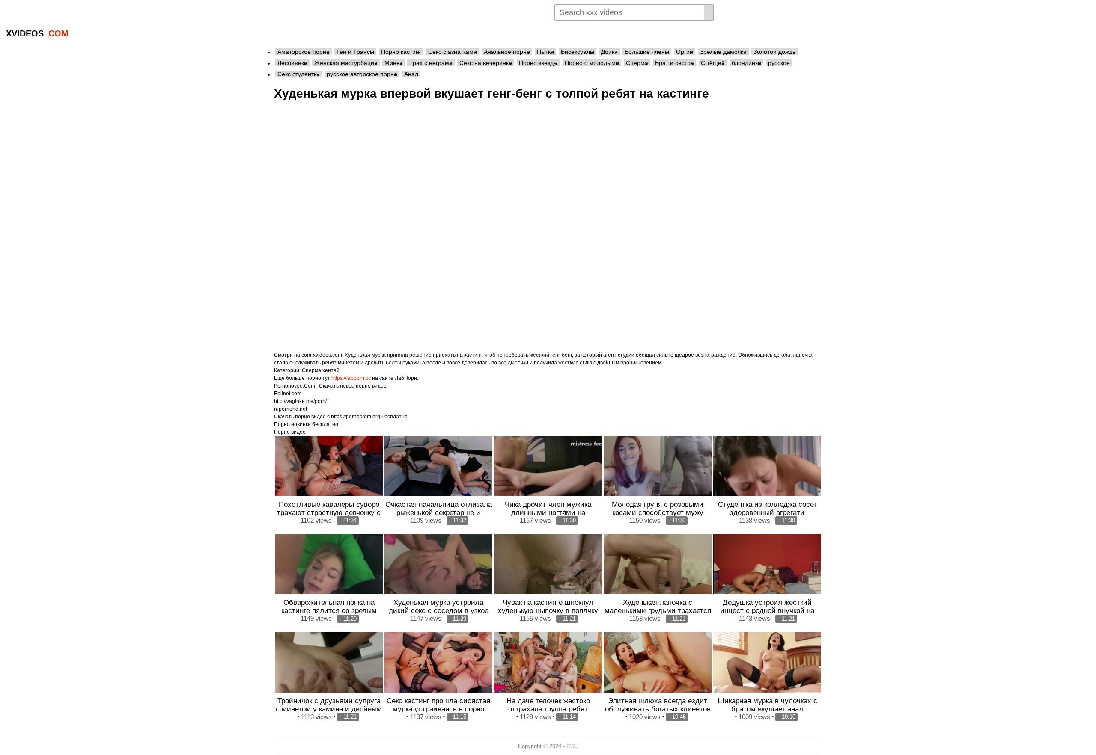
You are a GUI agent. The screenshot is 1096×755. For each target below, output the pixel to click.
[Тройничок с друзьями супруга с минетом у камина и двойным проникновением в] (329, 672)
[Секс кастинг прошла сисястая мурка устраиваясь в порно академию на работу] (438, 662)
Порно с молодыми (592, 62)
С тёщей (713, 62)
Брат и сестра (674, 62)
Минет (393, 62)
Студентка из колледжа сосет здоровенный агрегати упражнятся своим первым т (767, 512)
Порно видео (290, 432)
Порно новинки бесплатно (306, 424)
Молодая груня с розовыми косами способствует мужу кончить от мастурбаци (657, 512)
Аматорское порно (303, 51)
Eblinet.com (287, 394)
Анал (411, 74)
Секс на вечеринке (485, 62)
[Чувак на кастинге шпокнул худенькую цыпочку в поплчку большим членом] (548, 574)
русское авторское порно (362, 74)
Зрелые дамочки (723, 51)
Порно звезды (538, 62)
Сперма (637, 62)
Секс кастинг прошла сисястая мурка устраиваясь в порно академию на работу (438, 709)
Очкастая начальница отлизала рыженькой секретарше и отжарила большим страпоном (438, 512)
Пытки (545, 51)
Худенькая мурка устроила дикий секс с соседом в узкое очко (438, 610)
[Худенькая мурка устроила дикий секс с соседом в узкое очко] (438, 574)
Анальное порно (507, 51)
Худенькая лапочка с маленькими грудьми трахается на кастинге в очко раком (658, 610)
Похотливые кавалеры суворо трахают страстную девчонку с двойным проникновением (329, 512)
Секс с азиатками (452, 51)
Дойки (609, 51)
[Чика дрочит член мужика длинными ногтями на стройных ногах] (548, 476)
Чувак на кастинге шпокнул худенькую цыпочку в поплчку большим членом (548, 610)
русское (779, 62)
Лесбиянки (292, 62)
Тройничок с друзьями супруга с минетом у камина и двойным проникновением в (329, 709)
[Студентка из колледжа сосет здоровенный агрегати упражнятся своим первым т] (767, 476)
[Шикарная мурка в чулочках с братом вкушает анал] (767, 662)
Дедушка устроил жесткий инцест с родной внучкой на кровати (767, 610)
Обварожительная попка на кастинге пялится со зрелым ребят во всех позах (329, 610)
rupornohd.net (290, 409)
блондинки (746, 62)
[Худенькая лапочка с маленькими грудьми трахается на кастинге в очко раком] (658, 574)
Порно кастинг (401, 51)
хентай (331, 370)
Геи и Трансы (355, 51)
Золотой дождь (774, 51)
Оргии (684, 51)
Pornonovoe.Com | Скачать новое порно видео (330, 386)
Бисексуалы (577, 51)
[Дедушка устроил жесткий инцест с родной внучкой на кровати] (767, 574)
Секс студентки (298, 74)
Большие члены (647, 51)
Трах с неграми (431, 62)
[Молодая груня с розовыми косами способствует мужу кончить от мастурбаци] (658, 476)
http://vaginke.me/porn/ (300, 401)
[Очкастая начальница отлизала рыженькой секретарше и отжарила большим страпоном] (438, 466)
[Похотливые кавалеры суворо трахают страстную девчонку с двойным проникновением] (329, 466)
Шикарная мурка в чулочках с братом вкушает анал (767, 705)
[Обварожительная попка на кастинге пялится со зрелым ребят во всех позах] (329, 574)
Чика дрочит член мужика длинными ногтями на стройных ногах (548, 512)
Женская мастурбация (346, 62)
